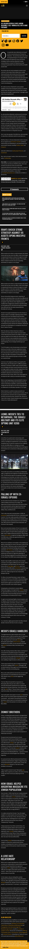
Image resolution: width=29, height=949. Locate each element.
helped (9, 840)
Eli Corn (17, 566)
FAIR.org (25, 930)
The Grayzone (14, 932)
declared (3, 882)
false (12, 676)
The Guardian (4, 932)
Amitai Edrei (18, 568)
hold (9, 867)
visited (4, 645)
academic (3, 930)
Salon (9, 932)
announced (3, 515)
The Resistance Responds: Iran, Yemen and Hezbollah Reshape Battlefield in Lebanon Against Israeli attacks (14, 214)
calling (11, 742)
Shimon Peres (16, 641)
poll (21, 694)
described (7, 764)
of (23, 929)
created (21, 590)
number (20, 929)
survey (13, 796)
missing (18, 658)
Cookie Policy (5, 947)
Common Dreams (7, 934)
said (6, 689)
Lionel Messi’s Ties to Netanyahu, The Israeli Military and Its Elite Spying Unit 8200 (13, 204)
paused (17, 748)
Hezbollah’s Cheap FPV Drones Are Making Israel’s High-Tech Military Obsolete (14, 218)
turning (11, 831)
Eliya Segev (10, 566)
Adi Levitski (7, 535)
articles (7, 930)
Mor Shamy (9, 549)
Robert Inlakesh (6, 248)
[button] (25, 1)
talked (18, 640)
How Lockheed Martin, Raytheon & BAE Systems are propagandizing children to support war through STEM (13, 199)
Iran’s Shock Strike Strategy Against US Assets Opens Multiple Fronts (13, 234)
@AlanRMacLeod (19, 936)
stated (5, 702)
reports (16, 665)
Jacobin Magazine (22, 932)
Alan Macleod (5, 432)
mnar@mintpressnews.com (8, 172)
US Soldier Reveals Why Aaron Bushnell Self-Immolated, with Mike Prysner (14, 25)
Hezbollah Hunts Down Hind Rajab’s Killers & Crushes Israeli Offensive (14, 209)
